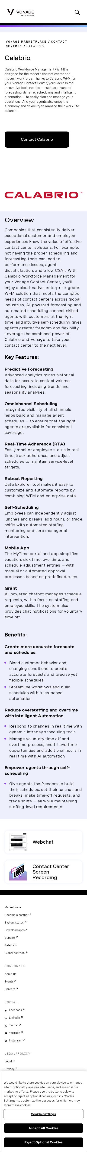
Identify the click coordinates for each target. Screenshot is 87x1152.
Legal (8, 1061)
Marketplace (13, 907)
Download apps (15, 930)
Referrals (11, 945)
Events (9, 981)
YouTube (14, 1033)
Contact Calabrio (37, 139)
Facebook (15, 1010)
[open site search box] (77, 12)
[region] (43, 1111)
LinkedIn (14, 1017)
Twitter (14, 1025)
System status (14, 922)
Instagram (16, 1040)
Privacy (9, 1069)
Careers (10, 989)
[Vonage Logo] (20, 12)
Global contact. (15, 953)
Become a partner (17, 915)
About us (10, 974)
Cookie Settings (43, 1114)
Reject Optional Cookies (43, 1142)
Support (10, 937)
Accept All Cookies (43, 1128)
